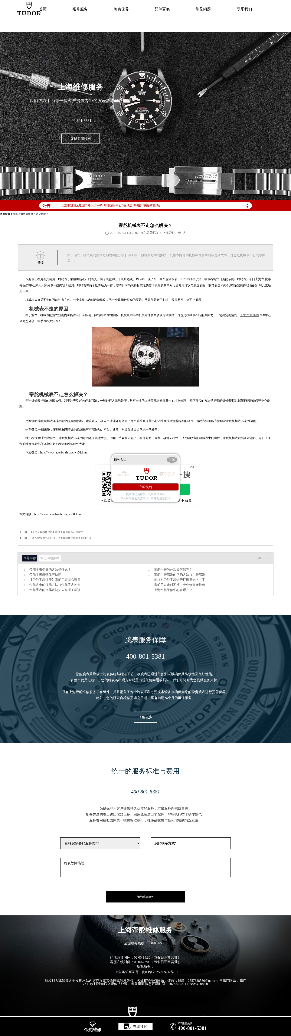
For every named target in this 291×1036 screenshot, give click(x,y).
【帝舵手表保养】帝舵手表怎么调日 (55, 579)
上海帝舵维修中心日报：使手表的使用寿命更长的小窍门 (62, 538)
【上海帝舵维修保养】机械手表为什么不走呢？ (56, 532)
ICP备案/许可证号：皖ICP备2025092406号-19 (146, 972)
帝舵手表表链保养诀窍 (45, 574)
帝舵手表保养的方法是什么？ (50, 569)
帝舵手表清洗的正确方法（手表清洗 (179, 574)
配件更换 (162, 9)
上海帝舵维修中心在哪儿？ (173, 590)
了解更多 (145, 717)
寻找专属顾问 (80, 138)
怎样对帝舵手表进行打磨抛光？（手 (179, 579)
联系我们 (244, 9)
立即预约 (145, 487)
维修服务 (80, 9)
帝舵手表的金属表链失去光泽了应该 (55, 590)
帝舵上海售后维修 (23, 213)
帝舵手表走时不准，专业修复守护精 (179, 585)
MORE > (263, 558)
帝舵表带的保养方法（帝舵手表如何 (55, 585)
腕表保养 (121, 9)
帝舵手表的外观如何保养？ (173, 569)
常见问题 (203, 9)
